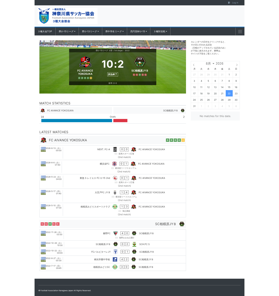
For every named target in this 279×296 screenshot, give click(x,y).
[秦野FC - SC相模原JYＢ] (113, 235)
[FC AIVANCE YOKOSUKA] (85, 66)
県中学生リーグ (113, 31)
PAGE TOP (270, 284)
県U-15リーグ (66, 31)
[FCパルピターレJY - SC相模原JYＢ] (113, 252)
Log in (235, 2)
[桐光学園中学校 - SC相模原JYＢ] (113, 259)
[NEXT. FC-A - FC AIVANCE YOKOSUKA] (113, 153)
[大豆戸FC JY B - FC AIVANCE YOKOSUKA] (113, 196)
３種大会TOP (45, 31)
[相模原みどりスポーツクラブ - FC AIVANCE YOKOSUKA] (113, 210)
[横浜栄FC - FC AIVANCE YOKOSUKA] (113, 167)
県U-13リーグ (89, 31)
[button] (240, 31)
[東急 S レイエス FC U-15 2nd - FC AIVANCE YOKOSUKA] (113, 181)
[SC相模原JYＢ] (140, 66)
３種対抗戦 (159, 31)
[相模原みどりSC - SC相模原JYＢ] (113, 267)
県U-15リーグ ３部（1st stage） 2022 (112, 50)
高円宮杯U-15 (137, 31)
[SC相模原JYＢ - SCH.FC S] (113, 244)
